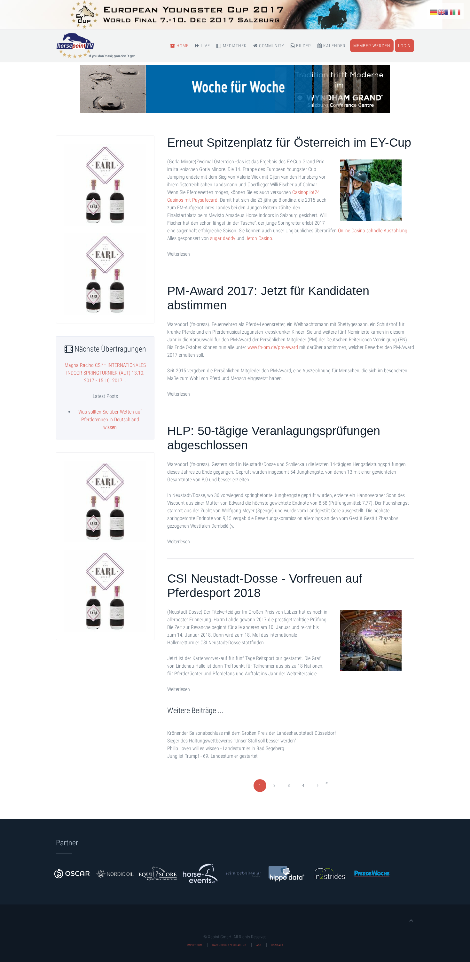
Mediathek (234, 45)
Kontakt (277, 945)
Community (271, 45)
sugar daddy (222, 238)
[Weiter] (317, 785)
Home (182, 45)
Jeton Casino (259, 238)
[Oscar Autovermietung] (72, 873)
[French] (449, 12)
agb (259, 945)
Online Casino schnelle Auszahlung (372, 231)
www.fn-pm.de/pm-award (272, 347)
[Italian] (456, 12)
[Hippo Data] (286, 873)
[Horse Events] (200, 873)
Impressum (194, 945)
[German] (433, 12)
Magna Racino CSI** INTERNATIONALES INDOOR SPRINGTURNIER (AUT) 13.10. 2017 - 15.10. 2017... (105, 373)
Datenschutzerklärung (229, 945)
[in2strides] (329, 873)
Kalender (334, 45)
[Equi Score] (157, 873)
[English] (441, 12)
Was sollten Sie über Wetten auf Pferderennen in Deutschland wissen (110, 419)
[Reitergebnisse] (243, 873)
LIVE (205, 45)
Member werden (371, 45)
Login (404, 45)
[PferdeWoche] (372, 873)
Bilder (303, 45)
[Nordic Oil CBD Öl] (115, 873)
